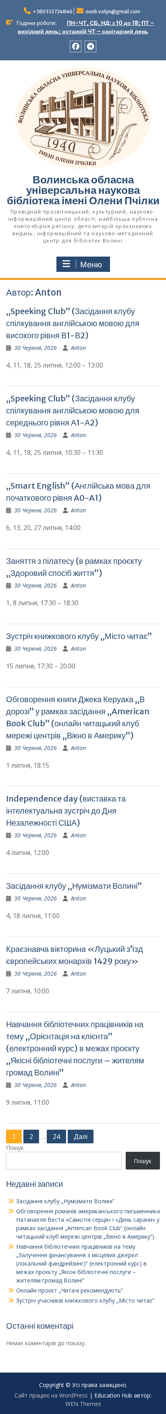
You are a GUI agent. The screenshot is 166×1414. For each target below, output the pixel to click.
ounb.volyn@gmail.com (112, 11)
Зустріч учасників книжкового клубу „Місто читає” (85, 1300)
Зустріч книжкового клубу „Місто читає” (79, 636)
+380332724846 (53, 11)
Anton (78, 347)
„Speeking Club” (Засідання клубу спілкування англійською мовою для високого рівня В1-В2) (72, 323)
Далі (80, 1136)
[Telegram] (90, 46)
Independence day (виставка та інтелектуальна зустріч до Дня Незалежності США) (66, 810)
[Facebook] (75, 46)
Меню (91, 264)
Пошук (15, 1147)
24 (56, 1136)
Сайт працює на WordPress (51, 1395)
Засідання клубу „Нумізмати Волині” (74, 886)
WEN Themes (83, 1404)
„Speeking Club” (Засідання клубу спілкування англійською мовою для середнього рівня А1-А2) (72, 410)
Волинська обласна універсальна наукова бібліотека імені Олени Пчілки (83, 190)
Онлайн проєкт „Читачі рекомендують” (69, 1290)
